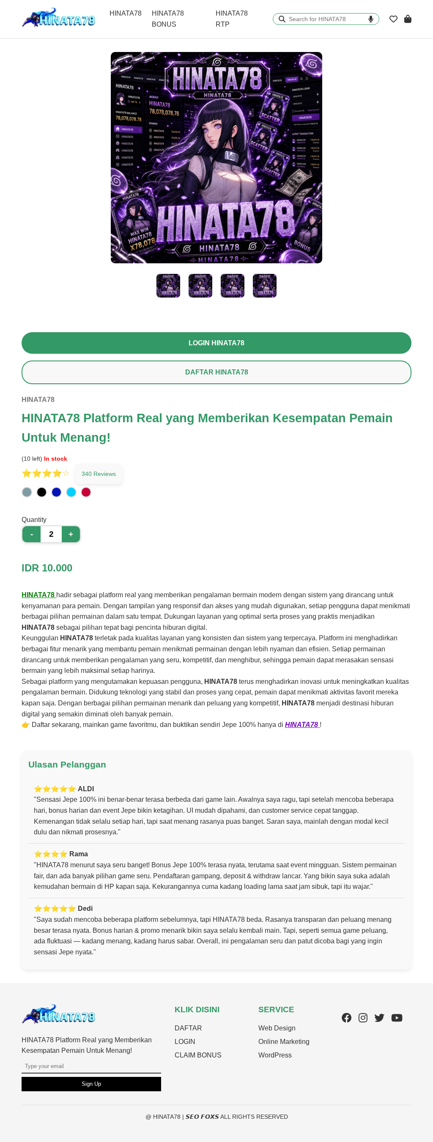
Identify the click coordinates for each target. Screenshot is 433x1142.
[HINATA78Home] (59, 25)
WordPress (275, 1055)
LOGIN (185, 1041)
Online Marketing (284, 1041)
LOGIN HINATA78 (216, 343)
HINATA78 (126, 13)
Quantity (34, 519)
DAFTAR (188, 1028)
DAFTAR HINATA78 (216, 372)
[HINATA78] (59, 1022)
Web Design (277, 1028)
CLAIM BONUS (198, 1055)
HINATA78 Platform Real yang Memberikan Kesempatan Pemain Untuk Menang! (87, 1045)
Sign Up (91, 1084)
